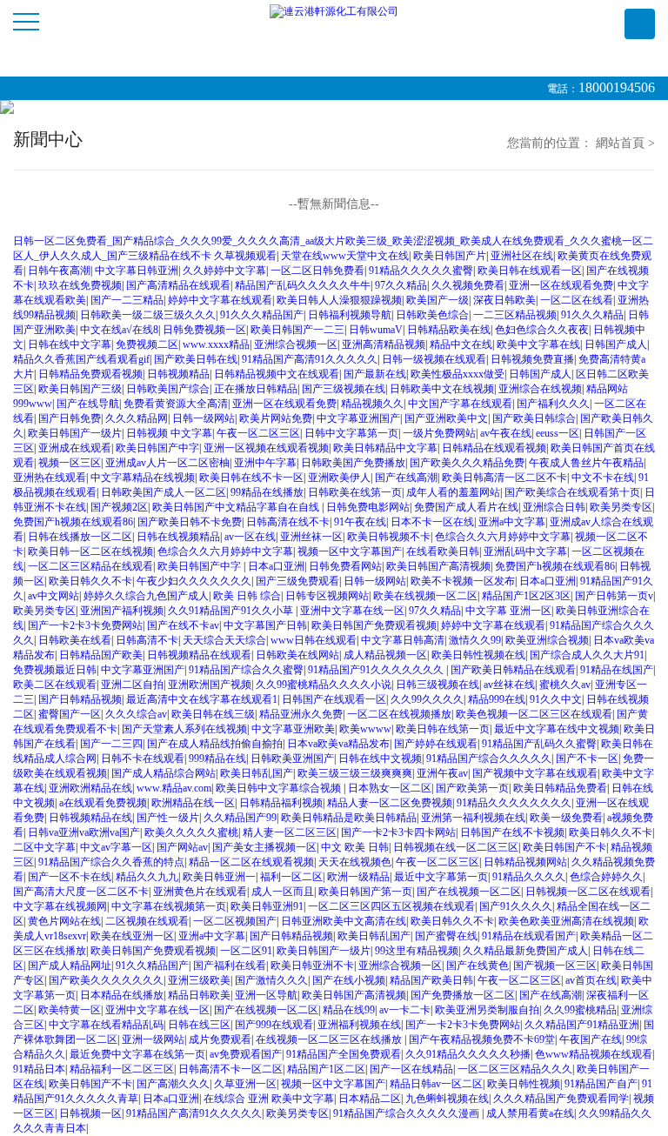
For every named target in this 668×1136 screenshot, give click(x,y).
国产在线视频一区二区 (469, 891)
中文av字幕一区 (116, 847)
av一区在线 (250, 537)
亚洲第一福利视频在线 (473, 818)
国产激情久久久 (271, 980)
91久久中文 (556, 699)
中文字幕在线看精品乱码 (106, 1025)
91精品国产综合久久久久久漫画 (407, 1113)
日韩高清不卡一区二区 (230, 1069)
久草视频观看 (245, 256)
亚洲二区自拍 (132, 684)
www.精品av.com (174, 788)
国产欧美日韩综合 (534, 418)
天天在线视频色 (354, 862)
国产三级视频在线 (343, 389)
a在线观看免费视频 (103, 803)
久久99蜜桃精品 (580, 1010)
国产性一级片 (168, 818)
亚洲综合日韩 (554, 507)
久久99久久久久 (427, 699)
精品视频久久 (372, 404)
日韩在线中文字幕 (69, 344)
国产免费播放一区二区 (463, 995)
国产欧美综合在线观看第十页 (572, 492)
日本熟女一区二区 (389, 788)
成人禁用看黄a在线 (530, 1113)
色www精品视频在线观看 (593, 1054)
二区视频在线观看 (147, 921)
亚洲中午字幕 (265, 463)
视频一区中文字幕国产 (349, 551)
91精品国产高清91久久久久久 (309, 359)
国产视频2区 (119, 507)
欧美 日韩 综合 (247, 596)
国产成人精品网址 (69, 965)
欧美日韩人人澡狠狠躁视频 (339, 300)
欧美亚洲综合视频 (547, 640)
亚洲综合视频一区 (295, 344)
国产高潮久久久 (173, 1084)
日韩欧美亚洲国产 (292, 758)
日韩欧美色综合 (432, 315)
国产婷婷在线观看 (436, 744)
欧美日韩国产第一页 (365, 891)
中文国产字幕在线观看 (460, 404)
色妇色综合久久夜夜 (542, 330)
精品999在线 (496, 699)
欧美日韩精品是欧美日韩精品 (349, 818)
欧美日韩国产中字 (157, 448)
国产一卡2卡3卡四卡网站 (398, 832)
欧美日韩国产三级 (80, 389)
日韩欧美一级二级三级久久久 (148, 315)
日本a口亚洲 (276, 566)
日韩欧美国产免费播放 (353, 463)
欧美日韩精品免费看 (560, 788)
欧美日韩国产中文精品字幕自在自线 (237, 507)
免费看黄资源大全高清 (176, 404)
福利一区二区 (291, 877)
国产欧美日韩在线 (195, 359)
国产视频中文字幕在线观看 (535, 773)
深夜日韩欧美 (504, 300)
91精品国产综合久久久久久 (488, 758)
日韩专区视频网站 (327, 596)
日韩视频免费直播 (532, 359)
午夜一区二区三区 (258, 433)
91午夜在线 (360, 522)
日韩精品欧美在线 (449, 330)
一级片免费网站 (439, 433)
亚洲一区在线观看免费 (561, 285)
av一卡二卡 (405, 1010)
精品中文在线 (461, 344)
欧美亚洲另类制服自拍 (487, 1010)
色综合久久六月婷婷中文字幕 (503, 537)
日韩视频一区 (90, 1113)
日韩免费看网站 (345, 566)
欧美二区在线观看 (55, 684)
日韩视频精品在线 (90, 818)
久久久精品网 (136, 418)
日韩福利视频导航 (349, 315)
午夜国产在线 (590, 1039)
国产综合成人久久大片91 (587, 655)
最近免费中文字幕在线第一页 (137, 1054)
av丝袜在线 (509, 684)
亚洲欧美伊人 (339, 477)
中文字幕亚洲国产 (358, 418)
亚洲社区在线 (522, 256)
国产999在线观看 (274, 1025)
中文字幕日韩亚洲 (136, 270)
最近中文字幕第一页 (441, 877)
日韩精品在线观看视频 (494, 448)
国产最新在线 (375, 374)
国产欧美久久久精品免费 (467, 463)
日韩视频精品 (178, 374)
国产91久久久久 (515, 906)
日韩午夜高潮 (59, 270)
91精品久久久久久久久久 (514, 803)
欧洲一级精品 (358, 877)
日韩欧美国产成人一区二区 (163, 492)
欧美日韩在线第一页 (443, 729)
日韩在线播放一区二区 (80, 537)
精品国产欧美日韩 (431, 980)
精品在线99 (349, 1010)
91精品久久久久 (528, 877)
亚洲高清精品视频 (383, 344)
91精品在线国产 (616, 670)
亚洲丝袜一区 (311, 537)
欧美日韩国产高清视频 (438, 566)
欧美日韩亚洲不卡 (312, 965)
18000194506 (616, 87)
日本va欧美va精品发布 (338, 744)
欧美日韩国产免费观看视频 (374, 625)
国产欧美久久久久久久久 (106, 980)
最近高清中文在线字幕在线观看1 (201, 699)
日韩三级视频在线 (437, 684)
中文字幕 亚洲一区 (508, 611)
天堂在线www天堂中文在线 (345, 256)
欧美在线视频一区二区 (425, 596)
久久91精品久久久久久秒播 (468, 1054)
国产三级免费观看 (297, 581)
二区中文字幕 (44, 847)
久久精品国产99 (240, 818)
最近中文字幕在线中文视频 (556, 729)
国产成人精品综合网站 (163, 773)
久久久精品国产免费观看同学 (561, 1099)
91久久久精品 (592, 315)
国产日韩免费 (69, 418)
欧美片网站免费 (275, 418)
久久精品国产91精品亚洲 (581, 1025)
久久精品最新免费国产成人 (525, 951)
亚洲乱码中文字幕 (525, 551)
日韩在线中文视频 (380, 758)
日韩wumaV (376, 330)
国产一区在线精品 (411, 1069)
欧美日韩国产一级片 (75, 433)
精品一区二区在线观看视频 (251, 862)
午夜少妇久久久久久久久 (194, 581)
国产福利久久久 (553, 404)
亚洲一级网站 (153, 1039)
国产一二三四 (111, 744)
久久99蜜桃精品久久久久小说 (323, 684)
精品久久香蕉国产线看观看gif (81, 359)
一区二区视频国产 (235, 921)
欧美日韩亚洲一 (219, 877)
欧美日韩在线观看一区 (530, 270)
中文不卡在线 (602, 477)
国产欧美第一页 (472, 788)
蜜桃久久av (565, 684)
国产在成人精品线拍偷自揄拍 (215, 744)
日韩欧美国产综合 (168, 389)
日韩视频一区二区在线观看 (588, 891)
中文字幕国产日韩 (265, 625)
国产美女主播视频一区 (264, 847)
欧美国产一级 (437, 300)
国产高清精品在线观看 (178, 285)
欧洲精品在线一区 (193, 803)
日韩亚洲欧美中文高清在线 (343, 921)
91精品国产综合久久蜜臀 (246, 670)
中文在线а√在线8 (119, 330)
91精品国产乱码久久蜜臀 (539, 744)
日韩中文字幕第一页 (351, 433)
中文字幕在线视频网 (60, 906)
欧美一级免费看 (566, 818)
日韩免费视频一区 (204, 330)
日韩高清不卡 (147, 640)
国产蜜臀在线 (446, 936)
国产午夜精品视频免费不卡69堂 (482, 1039)
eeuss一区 (557, 433)
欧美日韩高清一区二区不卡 (504, 477)
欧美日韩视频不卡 (389, 537)
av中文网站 (53, 596)
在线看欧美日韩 (442, 551)
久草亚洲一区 (245, 1084)
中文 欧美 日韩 (355, 847)
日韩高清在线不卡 (288, 522)
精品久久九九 (147, 877)
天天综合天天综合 (224, 640)
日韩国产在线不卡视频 (512, 832)
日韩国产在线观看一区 (334, 699)
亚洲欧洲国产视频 (209, 684)
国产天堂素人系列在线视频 (184, 729)
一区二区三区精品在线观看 (90, 566)
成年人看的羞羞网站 (453, 492)
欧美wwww (365, 729)
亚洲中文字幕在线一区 (352, 611)
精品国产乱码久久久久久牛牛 (303, 285)
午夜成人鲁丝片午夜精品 (586, 463)
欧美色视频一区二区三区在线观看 (534, 714)
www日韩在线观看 (314, 640)
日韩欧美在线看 (74, 640)
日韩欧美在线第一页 (355, 492)
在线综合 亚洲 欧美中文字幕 (269, 1099)
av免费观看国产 (246, 1054)
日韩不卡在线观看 (142, 758)
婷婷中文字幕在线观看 (220, 300)
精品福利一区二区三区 (122, 1069)
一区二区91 (246, 951)
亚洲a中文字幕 (511, 522)
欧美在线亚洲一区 (132, 936)
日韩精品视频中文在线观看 (276, 374)
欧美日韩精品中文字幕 (385, 448)
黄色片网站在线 (64, 921)
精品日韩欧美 (199, 995)
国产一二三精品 (127, 300)
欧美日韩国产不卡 (564, 847)
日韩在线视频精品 (178, 537)
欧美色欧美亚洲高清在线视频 (566, 921)
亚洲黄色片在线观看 (200, 891)
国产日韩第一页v (614, 596)
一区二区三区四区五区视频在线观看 (391, 906)
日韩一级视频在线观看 (434, 359)
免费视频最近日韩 (55, 670)
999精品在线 (217, 758)
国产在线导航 (88, 404)
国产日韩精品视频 (80, 699)
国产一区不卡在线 (69, 877)
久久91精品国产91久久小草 (232, 611)
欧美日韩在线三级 (213, 714)
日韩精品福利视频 (281, 803)
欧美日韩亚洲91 (267, 906)
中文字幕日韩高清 (402, 640)
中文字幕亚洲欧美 (293, 729)
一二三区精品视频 (515, 315)
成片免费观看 (220, 1039)
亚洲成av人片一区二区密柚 (167, 463)
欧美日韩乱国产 (256, 773)
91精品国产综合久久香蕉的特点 (111, 862)
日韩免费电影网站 (368, 507)
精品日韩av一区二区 (436, 1084)
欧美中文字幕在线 (538, 344)
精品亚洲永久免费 (301, 714)
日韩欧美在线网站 (297, 655)
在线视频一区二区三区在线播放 (330, 1039)
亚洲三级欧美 (199, 980)
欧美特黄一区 (69, 1010)
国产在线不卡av (183, 625)
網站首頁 (620, 143)
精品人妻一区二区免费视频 (389, 803)
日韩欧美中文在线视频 (442, 389)
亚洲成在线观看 (74, 448)
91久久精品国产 (152, 965)
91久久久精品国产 (262, 315)
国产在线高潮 (406, 477)
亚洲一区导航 (266, 995)
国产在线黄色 (477, 965)
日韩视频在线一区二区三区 (455, 847)
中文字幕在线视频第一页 (168, 906)
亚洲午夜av (442, 773)
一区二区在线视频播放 (399, 714)
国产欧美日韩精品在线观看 (513, 670)
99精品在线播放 (267, 492)
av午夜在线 (505, 433)
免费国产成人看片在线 (466, 507)
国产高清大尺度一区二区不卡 (81, 891)
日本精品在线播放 (122, 995)
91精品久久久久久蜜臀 (421, 270)
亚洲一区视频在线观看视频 (266, 448)
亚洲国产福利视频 (122, 611)
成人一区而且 (282, 891)
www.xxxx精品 (216, 344)
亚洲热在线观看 (49, 477)
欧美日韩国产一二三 (297, 330)
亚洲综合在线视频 (540, 389)
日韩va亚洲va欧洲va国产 (84, 832)
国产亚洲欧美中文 (446, 418)
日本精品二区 (369, 1099)
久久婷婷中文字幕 (224, 270)
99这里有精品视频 (416, 951)
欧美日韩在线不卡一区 (251, 477)
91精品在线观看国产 (529, 936)
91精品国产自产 (601, 1084)
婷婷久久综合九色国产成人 (146, 596)
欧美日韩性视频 (523, 1084)
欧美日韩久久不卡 (90, 581)
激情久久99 (475, 640)
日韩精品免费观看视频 (90, 374)
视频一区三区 (69, 463)
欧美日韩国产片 (449, 256)
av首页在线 (591, 980)
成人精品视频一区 (385, 655)
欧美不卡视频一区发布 (463, 581)
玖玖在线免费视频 (80, 285)
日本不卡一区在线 (432, 522)
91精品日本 (39, 1069)
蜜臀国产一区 (69, 714)
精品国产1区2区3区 (526, 596)
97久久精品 (401, 285)
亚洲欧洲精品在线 (90, 788)
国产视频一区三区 (555, 965)
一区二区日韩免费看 (317, 270)
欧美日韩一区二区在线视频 (90, 551)
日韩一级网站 (203, 418)
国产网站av (182, 847)
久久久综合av (136, 714)
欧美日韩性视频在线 (478, 655)
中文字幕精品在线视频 (142, 477)
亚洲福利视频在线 (359, 1025)
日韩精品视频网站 (525, 862)
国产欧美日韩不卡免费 (189, 522)
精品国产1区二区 (326, 1069)
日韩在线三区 (199, 1025)
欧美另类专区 (621, 507)
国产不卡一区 (587, 758)
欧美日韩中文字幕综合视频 (280, 788)
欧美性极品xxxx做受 (457, 374)
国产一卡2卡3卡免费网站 (85, 625)
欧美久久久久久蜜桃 (191, 832)
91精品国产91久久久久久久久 (377, 670)
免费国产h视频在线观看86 (73, 522)
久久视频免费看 (467, 285)
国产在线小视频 (348, 980)
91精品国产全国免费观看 (343, 1054)
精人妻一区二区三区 (290, 832)
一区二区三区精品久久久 (515, 1069)
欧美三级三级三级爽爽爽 (354, 773)
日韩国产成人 (615, 344)
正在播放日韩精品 (255, 389)
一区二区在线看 (576, 300)
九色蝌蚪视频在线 (447, 1099)
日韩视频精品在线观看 (199, 655)
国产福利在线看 (229, 965)
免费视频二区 (147, 344)
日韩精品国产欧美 (101, 655)
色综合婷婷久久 (606, 877)
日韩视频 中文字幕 (169, 433)
